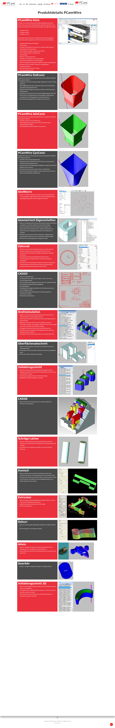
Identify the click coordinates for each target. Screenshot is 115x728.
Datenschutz (53, 721)
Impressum (46, 721)
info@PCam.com (67, 721)
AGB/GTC (59, 721)
